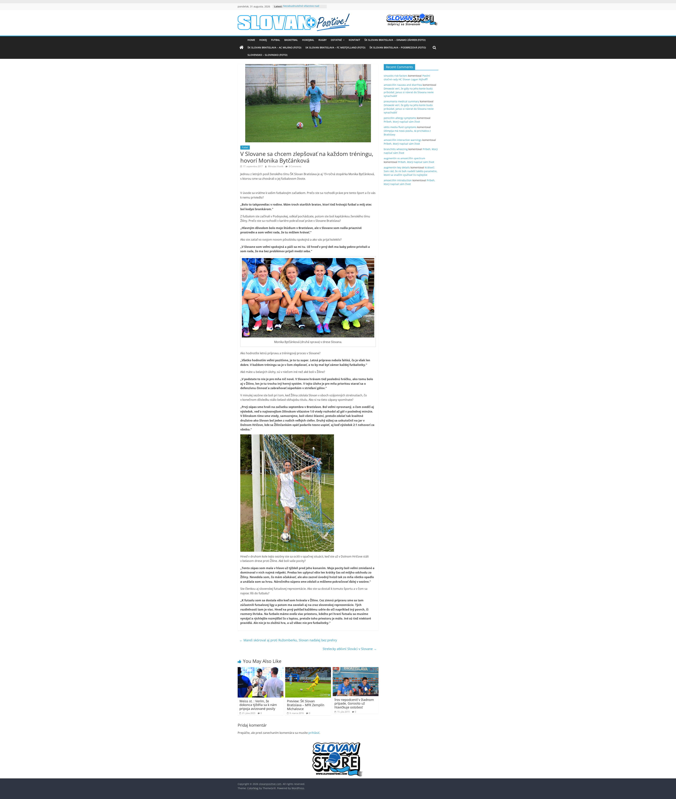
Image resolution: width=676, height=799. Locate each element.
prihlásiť (313, 733)
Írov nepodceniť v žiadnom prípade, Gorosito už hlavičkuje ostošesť (354, 703)
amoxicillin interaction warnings (403, 140)
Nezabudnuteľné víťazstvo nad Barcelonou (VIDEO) (301, 8)
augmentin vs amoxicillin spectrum (404, 158)
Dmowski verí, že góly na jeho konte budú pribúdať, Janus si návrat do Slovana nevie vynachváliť (409, 92)
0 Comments (294, 166)
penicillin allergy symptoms (400, 118)
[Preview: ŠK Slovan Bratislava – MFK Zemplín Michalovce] (308, 669)
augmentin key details (397, 167)
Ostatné (336, 40)
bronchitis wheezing (396, 149)
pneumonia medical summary (401, 101)
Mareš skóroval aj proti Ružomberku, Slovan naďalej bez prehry (288, 640)
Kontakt (354, 40)
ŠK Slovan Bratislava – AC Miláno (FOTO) (274, 47)
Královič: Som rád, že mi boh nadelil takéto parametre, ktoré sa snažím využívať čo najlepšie (410, 171)
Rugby (322, 40)
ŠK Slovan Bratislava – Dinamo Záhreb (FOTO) (394, 40)
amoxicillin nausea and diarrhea (403, 84)
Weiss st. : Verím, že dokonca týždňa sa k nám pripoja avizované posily (258, 705)
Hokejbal (308, 40)
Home (251, 40)
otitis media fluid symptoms (400, 127)
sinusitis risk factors (395, 75)
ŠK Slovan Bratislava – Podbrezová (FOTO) (398, 47)
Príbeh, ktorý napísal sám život (402, 121)
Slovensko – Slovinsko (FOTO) (267, 55)
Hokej (263, 40)
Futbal (275, 40)
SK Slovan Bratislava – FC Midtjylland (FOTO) (335, 47)
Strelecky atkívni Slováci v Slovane (350, 649)
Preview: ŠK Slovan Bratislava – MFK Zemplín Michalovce (305, 705)
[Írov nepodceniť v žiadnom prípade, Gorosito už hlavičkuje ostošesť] (355, 669)
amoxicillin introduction (398, 180)
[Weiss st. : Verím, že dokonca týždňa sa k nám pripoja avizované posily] (260, 669)
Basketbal (291, 40)
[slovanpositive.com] (241, 47)
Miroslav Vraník (276, 166)
